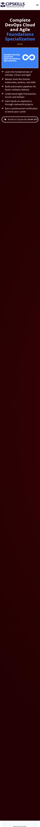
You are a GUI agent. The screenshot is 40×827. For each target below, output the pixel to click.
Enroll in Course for (21, 119)
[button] (37, 5)
